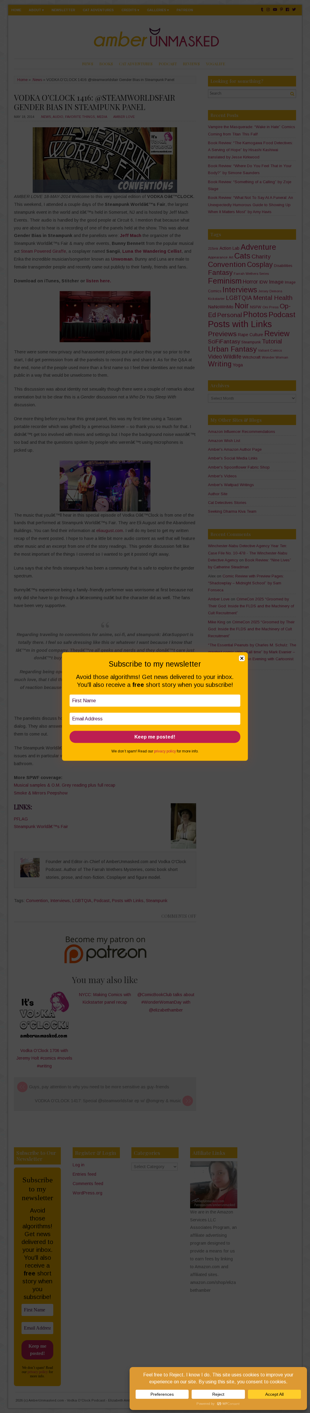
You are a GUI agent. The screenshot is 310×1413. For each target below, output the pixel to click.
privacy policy (165, 751)
